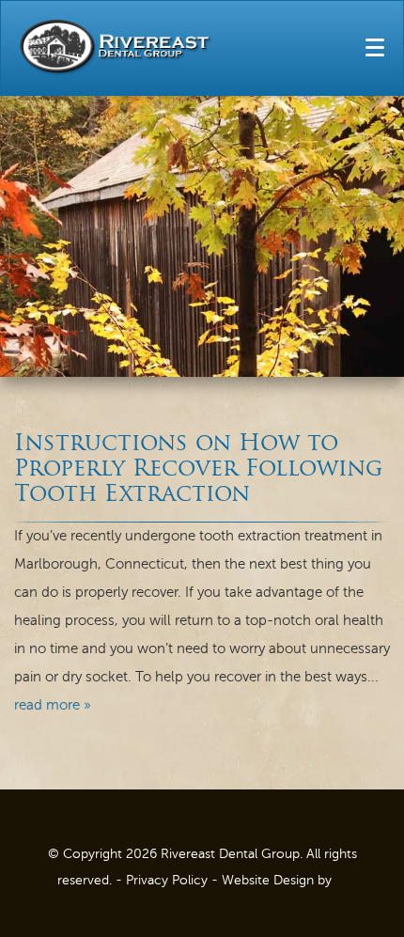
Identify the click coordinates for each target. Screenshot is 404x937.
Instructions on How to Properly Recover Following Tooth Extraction (198, 470)
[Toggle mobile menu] (375, 47)
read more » (52, 704)
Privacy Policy (167, 880)
